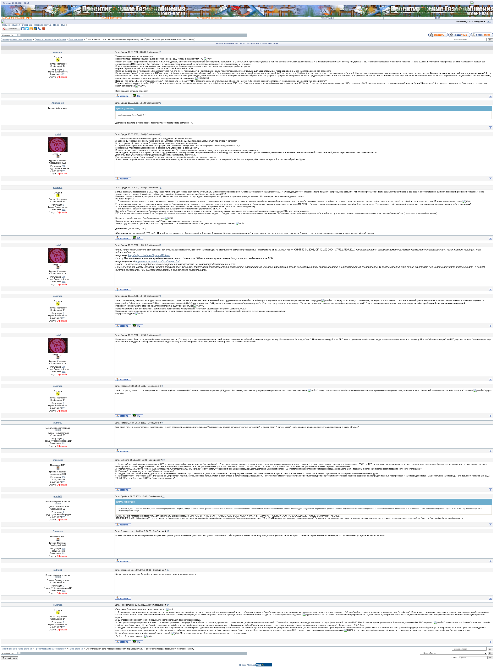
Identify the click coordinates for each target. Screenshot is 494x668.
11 (163, 496)
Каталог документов (111, 18)
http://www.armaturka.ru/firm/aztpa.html (157, 261)
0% (63, 74)
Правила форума (42, 25)
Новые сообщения (11, 25)
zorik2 (58, 134)
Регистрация (327, 18)
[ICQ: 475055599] (137, 95)
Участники (27, 25)
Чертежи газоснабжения (209, 18)
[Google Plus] (43, 28)
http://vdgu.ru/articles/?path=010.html (149, 255)
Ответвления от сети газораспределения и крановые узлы (114, 39)
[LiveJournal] (39, 28)
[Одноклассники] (31, 28)
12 (168, 531)
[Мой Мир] (35, 28)
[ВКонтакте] (23, 28)
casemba (57, 52)
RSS (489, 22)
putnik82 (57, 423)
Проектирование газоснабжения (16, 39)
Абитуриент (58, 103)
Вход (437, 18)
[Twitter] (27, 28)
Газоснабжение (76, 39)
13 (168, 570)
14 (168, 605)
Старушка (58, 460)
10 (163, 460)
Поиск (56, 25)
